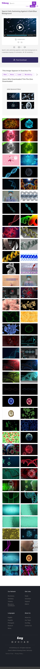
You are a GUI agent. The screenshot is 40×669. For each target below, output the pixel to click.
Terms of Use (9, 653)
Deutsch (10, 625)
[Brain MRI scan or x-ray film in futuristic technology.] (11, 292)
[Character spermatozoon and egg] (11, 160)
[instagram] (21, 642)
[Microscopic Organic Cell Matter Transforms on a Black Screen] (11, 316)
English (10, 617)
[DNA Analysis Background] (11, 485)
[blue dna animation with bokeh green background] (11, 377)
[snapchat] (24, 642)
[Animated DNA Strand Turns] (29, 232)
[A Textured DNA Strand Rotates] (11, 268)
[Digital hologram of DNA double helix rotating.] (11, 220)
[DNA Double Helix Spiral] (11, 546)
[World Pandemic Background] (29, 184)
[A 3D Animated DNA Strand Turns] (11, 256)
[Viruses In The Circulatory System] (29, 292)
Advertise (28, 598)
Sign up (33, 6)
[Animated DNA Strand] (11, 244)
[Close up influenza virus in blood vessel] (29, 449)
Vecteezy (11, 598)
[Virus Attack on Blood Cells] (11, 232)
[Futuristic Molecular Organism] (29, 437)
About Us (28, 617)
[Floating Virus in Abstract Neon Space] (29, 570)
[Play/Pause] (5, 35)
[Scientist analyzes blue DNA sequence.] (11, 196)
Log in (27, 6)
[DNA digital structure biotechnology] (11, 208)
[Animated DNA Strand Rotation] (29, 244)
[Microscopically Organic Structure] (11, 534)
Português (11, 623)
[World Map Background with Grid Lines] (11, 558)
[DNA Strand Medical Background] (29, 196)
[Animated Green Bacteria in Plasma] (29, 485)
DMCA (27, 604)
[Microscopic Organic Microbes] (29, 304)
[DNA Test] (29, 546)
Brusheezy (11, 596)
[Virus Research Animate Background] (29, 160)
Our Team (28, 620)
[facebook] (12, 642)
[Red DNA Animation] (29, 461)
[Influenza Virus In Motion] (29, 172)
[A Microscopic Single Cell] (11, 401)
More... (10, 628)
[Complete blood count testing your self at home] (11, 280)
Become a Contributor (11, 604)
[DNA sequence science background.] (11, 353)
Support (27, 601)
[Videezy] (5, 3)
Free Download (21, 60)
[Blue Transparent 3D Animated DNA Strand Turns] (29, 256)
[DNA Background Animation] (29, 497)
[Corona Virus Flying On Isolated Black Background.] (11, 425)
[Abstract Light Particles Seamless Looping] (11, 123)
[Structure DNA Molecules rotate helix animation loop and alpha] (11, 389)
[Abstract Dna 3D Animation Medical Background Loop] (11, 473)
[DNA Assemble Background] (11, 184)
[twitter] (15, 642)
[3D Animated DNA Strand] (29, 220)
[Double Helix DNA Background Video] (11, 497)
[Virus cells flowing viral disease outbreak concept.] (11, 461)
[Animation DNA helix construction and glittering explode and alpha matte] (11, 172)
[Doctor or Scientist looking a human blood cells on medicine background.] (29, 280)
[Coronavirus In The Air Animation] (11, 570)
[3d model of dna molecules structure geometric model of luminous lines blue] (29, 509)
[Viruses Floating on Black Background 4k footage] (29, 413)
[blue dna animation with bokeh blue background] (29, 365)
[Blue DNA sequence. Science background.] (29, 353)
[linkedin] (27, 642)
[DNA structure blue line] (29, 208)
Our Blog (27, 623)
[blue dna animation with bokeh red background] (11, 365)
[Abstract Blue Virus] (29, 425)
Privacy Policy (19, 653)
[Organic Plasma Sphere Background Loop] (29, 123)
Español (10, 620)
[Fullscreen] (35, 35)
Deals (26, 596)
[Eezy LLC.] (20, 638)
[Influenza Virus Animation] (29, 534)
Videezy (10, 601)
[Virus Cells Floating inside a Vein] (11, 341)
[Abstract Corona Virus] (11, 437)
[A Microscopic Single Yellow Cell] (29, 558)
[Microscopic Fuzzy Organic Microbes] (11, 304)
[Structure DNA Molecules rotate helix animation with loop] (29, 389)
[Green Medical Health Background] (11, 509)
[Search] (34, 3)
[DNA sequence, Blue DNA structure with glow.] (29, 341)
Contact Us (28, 625)
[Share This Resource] (22, 42)
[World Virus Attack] (11, 449)
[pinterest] (18, 642)
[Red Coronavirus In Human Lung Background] (29, 473)
